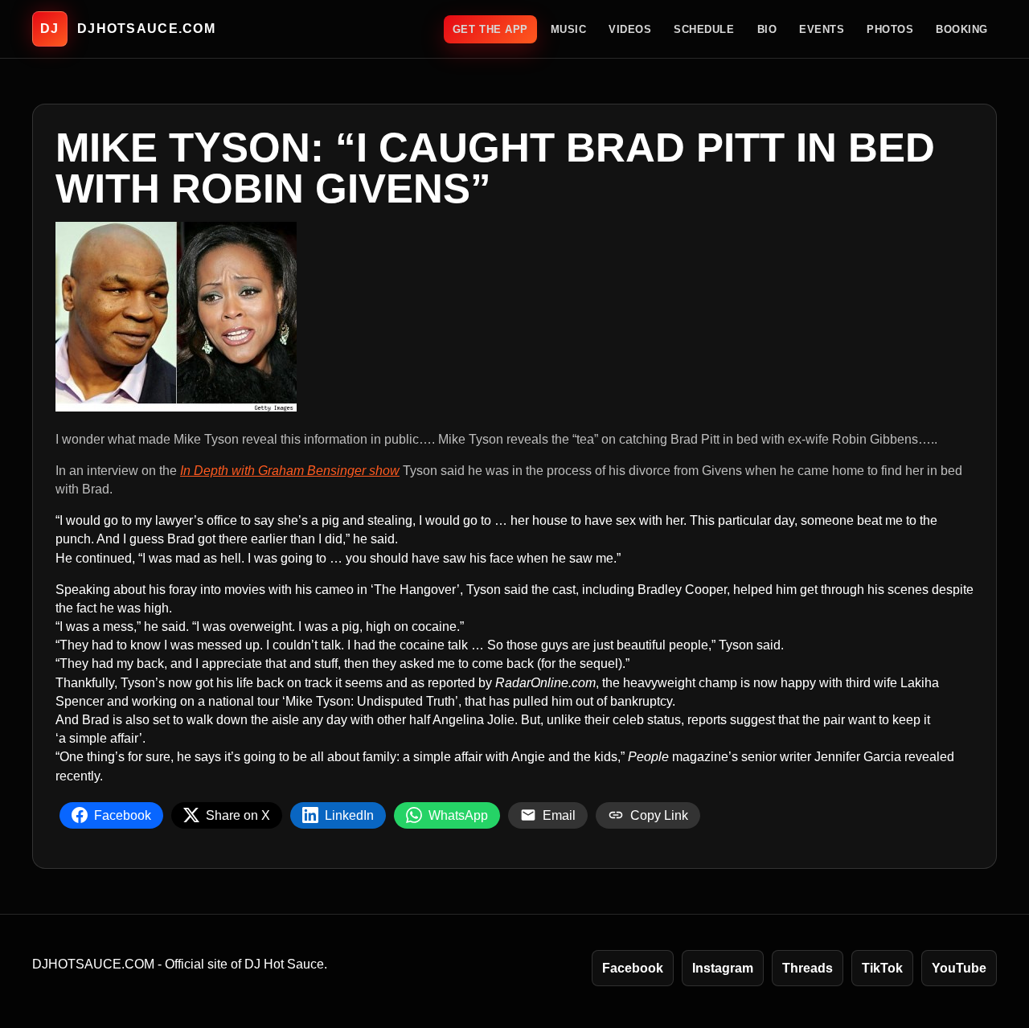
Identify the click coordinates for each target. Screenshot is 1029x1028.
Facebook (632, 968)
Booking (962, 29)
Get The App (490, 29)
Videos (630, 29)
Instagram (722, 968)
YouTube (959, 968)
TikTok (882, 968)
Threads (807, 968)
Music (569, 29)
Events (821, 29)
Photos (890, 29)
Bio (767, 29)
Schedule (704, 29)
